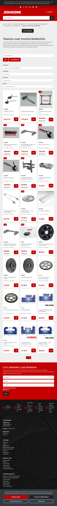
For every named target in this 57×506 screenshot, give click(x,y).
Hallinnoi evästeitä (16, 501)
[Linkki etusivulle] (12, 12)
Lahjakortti (5, 454)
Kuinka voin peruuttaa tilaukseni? (11, 478)
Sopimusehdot (6, 483)
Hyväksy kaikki (16, 497)
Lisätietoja (41, 501)
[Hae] (52, 18)
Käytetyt (5, 451)
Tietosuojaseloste (7, 486)
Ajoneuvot (5, 442)
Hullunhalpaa (6, 452)
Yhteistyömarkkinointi (8, 469)
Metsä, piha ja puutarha (8, 447)
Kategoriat (28, 31)
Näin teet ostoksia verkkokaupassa (11, 476)
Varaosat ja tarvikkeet (8, 449)
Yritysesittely (6, 463)
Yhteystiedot (6, 465)
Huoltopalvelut (6, 460)
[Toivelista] (33, 7)
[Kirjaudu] (20, 7)
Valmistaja (5, 71)
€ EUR (26, 7)
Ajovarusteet (6, 446)
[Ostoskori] (36, 7)
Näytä (4, 83)
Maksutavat (6, 481)
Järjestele (5, 77)
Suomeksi (6, 390)
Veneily (4, 444)
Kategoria (5, 65)
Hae (6, 60)
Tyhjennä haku (14, 60)
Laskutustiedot (6, 467)
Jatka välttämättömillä (41, 497)
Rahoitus (5, 462)
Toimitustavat (6, 479)
